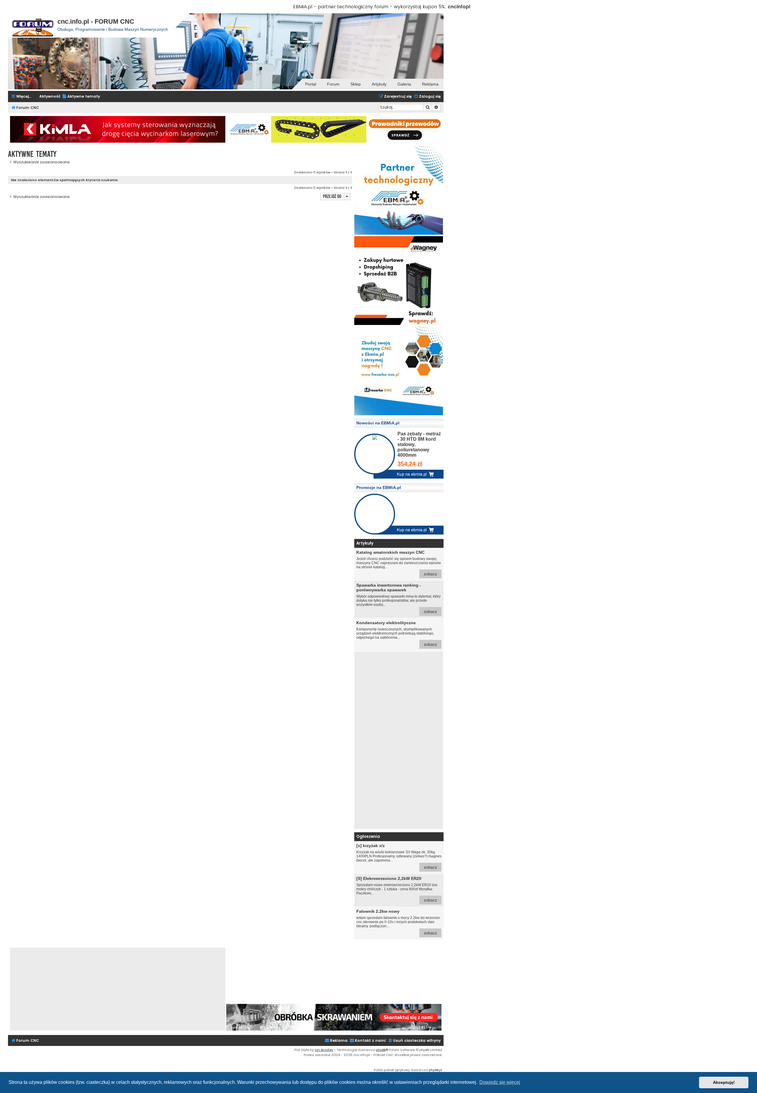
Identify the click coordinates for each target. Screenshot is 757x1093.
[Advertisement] (398, 740)
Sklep (355, 84)
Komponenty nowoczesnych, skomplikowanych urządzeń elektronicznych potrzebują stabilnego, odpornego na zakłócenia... (396, 633)
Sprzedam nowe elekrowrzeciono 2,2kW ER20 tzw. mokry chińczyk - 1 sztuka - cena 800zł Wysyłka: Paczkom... (397, 889)
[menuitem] (81, 97)
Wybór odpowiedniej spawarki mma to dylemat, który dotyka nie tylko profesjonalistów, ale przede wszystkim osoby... (398, 598)
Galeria (404, 84)
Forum (333, 84)
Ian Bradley (324, 1049)
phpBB (381, 1049)
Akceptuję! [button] (724, 1082)
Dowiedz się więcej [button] (499, 1082)
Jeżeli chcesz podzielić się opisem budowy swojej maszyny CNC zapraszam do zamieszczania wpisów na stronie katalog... (398, 563)
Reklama (430, 84)
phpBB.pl (435, 1070)
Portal (310, 84)
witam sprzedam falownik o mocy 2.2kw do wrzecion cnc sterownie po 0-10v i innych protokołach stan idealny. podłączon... (398, 922)
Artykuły (379, 84)
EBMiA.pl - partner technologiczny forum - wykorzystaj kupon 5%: (369, 6)
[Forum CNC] (32, 25)
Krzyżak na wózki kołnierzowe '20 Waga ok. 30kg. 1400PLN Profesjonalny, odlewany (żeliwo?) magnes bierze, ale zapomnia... (398, 856)
